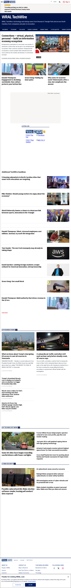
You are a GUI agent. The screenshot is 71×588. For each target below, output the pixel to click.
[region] (35, 581)
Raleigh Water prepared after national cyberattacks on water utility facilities (50, 475)
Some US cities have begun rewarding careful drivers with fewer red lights (17, 454)
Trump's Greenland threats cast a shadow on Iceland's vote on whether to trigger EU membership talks (11, 381)
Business (5, 29)
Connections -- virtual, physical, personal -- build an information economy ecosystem (18, 38)
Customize (18, 584)
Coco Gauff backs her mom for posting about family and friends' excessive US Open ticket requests (53, 457)
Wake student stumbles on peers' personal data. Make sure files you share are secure (52, 488)
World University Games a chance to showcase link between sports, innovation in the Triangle (21, 211)
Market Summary (33, 29)
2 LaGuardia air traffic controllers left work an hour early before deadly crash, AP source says (52, 356)
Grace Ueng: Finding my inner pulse (34, 78)
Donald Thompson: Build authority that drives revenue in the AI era (23, 299)
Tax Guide (22, 29)
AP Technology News (10, 427)
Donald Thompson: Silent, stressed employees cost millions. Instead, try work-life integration (21, 232)
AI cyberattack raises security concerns (51, 469)
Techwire (13, 29)
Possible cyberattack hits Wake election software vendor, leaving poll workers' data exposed (18, 491)
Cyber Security (7, 464)
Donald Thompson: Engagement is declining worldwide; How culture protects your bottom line (11, 80)
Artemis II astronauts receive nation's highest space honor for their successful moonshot (53, 449)
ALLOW (30, 584)
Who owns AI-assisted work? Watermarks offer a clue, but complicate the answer (58, 80)
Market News (44, 29)
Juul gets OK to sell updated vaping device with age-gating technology (52, 442)
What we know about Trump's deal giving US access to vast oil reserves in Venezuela (18, 356)
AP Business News (8, 330)
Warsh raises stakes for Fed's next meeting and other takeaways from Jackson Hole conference (12, 393)
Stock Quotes (55, 29)
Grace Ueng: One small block (13, 281)
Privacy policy (32, 581)
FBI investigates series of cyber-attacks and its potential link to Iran (52, 481)
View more (5, 312)
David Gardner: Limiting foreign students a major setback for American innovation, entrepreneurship (21, 265)
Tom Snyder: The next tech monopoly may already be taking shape (22, 249)
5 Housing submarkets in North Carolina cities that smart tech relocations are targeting (21, 178)
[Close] (68, 577)
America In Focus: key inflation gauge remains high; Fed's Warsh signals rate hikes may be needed (12, 406)
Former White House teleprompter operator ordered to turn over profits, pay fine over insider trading (52, 435)
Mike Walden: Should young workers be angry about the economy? (23, 195)
